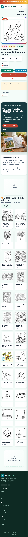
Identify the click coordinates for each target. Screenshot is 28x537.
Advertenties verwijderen (7, 522)
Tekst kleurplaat (5, 507)
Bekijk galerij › (6, 206)
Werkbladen (4, 527)
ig (5, 484)
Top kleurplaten (5, 498)
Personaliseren (4, 510)
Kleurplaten (7, 13)
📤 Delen (14, 79)
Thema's (3, 496)
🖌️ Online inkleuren (14, 75)
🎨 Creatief (4, 95)
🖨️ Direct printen (21, 70)
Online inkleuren (5, 512)
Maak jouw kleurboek (10, 125)
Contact (3, 519)
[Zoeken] (21, 6)
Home (2, 13)
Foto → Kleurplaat (5, 505)
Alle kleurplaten (5, 493)
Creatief (13, 13)
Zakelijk (3, 524)
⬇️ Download (7, 70)
